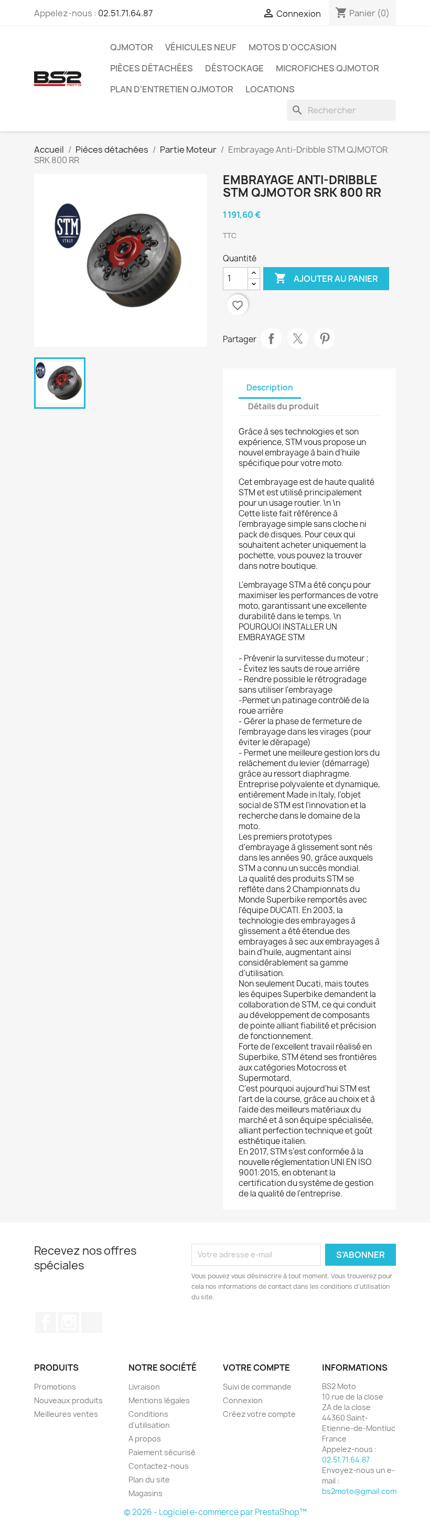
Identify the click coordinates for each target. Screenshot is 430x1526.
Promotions (55, 1387)
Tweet (297, 338)
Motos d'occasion (293, 47)
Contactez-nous (158, 1466)
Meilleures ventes (66, 1414)
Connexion (243, 1400)
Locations (270, 89)
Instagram (68, 1322)
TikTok (91, 1322)
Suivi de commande (257, 1387)
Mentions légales (159, 1400)
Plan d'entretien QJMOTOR (171, 89)
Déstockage (234, 68)
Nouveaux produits (68, 1400)
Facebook (45, 1322)
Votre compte (256, 1367)
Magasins (145, 1493)
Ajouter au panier (326, 278)
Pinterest (324, 338)
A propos (144, 1439)
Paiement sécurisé (162, 1452)
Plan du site (149, 1480)
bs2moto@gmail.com (359, 1491)
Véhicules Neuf (200, 47)
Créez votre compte (259, 1414)
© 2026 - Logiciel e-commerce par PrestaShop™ (215, 1512)
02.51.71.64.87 (125, 13)
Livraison (144, 1387)
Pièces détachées (151, 68)
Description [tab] (269, 387)
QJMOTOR (131, 47)
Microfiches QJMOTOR (327, 68)
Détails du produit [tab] (283, 406)
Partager (271, 338)
